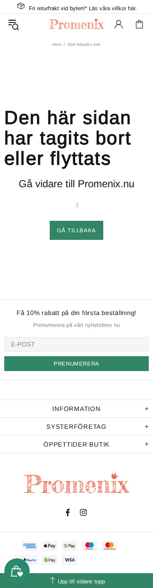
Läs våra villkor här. (113, 8)
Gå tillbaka (76, 230)
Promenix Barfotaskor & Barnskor (76, 24)
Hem (56, 44)
